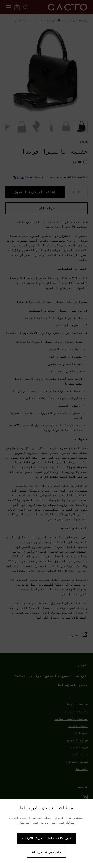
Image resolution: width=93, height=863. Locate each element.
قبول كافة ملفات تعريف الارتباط (46, 838)
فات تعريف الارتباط (46, 852)
